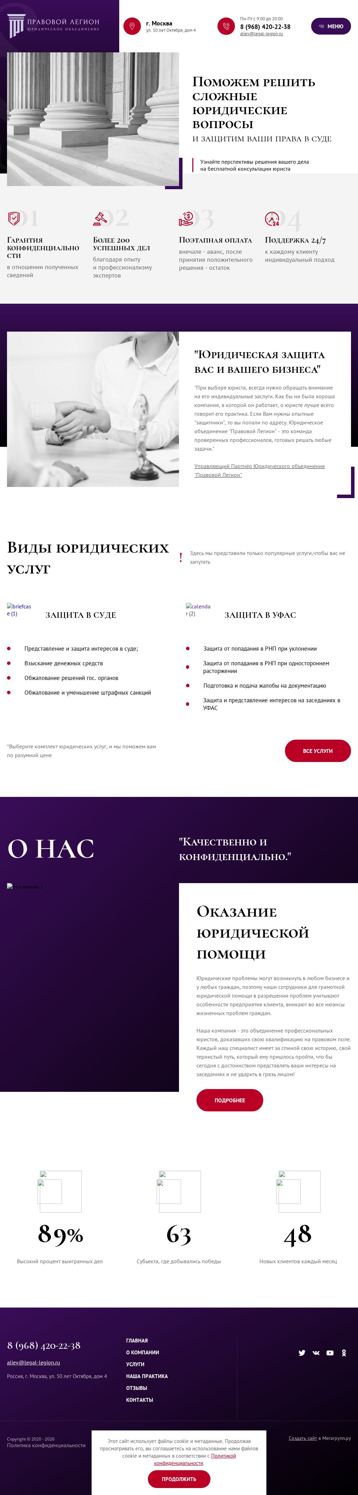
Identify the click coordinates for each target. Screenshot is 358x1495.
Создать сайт (303, 1438)
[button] (331, 26)
